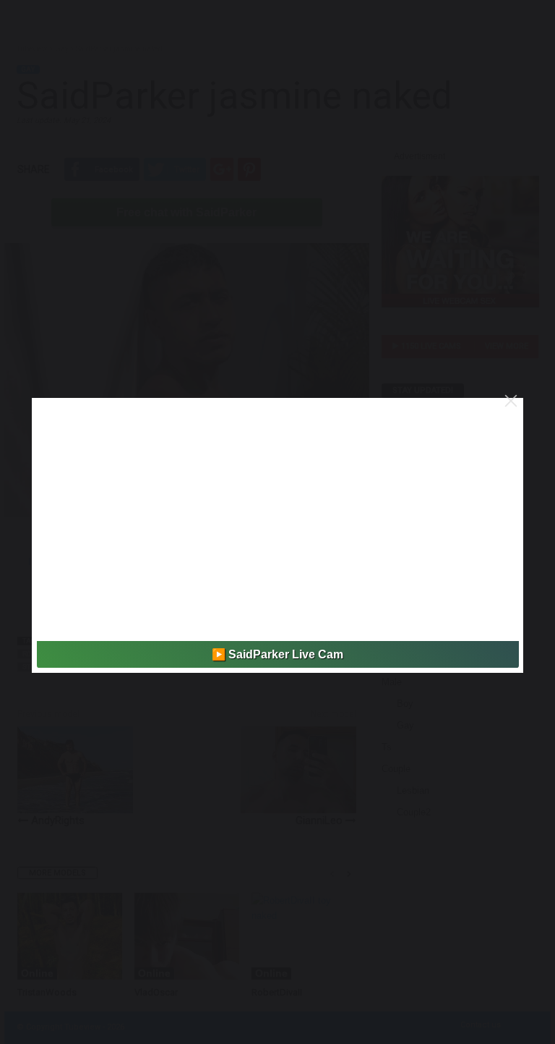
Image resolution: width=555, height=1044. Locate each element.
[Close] (511, 401)
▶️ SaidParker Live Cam (277, 654)
